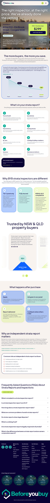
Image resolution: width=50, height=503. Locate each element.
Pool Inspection (25, 450)
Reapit (33, 448)
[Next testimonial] (26, 275)
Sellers (14, 453)
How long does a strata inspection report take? (17, 407)
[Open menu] (46, 3)
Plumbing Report (26, 461)
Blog (43, 448)
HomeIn (33, 462)
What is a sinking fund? (9, 422)
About (14, 447)
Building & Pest (25, 446)
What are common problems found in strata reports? (20, 412)
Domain (33, 452)
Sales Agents (16, 449)
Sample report (6, 165)
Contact (43, 446)
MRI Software (35, 460)
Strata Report (25, 448)
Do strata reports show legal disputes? (15, 417)
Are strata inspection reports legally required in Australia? (21, 427)
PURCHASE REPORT (38, 32)
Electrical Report (26, 459)
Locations (44, 450)
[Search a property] (42, 3)
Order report (7, 74)
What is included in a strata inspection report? (17, 398)
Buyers (14, 451)
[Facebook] (2, 447)
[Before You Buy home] (8, 3)
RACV (33, 446)
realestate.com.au (36, 450)
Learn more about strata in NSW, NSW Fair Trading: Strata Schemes (17, 348)
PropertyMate (35, 456)
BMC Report (25, 468)
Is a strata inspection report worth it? (14, 403)
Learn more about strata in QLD (9, 350)
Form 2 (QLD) (25, 455)
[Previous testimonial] (23, 275)
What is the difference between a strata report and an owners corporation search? (23, 432)
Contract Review (26, 457)
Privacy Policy (45, 455)
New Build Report (26, 466)
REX (33, 458)
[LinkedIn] (6, 447)
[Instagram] (10, 447)
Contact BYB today (7, 392)
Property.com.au (35, 454)
